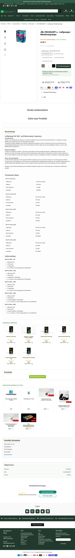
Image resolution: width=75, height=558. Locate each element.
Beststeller (44, 19)
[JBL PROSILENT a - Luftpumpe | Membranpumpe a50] (22, 36)
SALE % (37, 19)
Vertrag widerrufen (37, 524)
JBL (41, 30)
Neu (5, 15)
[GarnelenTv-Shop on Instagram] (7, 5)
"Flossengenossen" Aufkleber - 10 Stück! (11, 399)
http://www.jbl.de (8, 454)
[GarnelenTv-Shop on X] (14, 5)
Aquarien (10, 15)
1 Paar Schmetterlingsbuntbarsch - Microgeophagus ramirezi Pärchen (28, 425)
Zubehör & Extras (28, 19)
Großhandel (41, 544)
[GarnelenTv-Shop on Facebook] (5, 5)
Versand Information (49, 92)
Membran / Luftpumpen (28, 23)
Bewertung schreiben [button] (48, 492)
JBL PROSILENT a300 (59, 57)
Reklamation (24, 537)
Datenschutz (24, 541)
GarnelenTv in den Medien (44, 539)
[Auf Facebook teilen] (27, 511)
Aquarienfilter (16, 23)
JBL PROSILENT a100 (58, 53)
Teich (72, 15)
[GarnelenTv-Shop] (8, 11)
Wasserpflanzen (59, 15)
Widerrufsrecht (24, 536)
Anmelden (63, 543)
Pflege (67, 15)
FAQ (44, 97)
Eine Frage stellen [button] (48, 495)
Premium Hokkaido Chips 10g (11, 358)
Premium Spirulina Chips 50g (29, 357)
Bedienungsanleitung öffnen (37, 376)
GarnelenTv (26, 15)
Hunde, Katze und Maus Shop (45, 541)
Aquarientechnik (40, 15)
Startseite (3, 23)
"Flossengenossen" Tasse (28, 398)
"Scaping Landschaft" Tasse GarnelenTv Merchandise (64, 406)
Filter (9, 23)
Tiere (17, 15)
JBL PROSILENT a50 (46, 53)
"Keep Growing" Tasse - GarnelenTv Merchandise (46, 399)
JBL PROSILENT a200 (47, 57)
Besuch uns (41, 537)
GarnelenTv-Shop (30, 552)
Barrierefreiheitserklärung (27, 534)
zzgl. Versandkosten (50, 45)
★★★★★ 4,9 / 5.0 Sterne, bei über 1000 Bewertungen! (37, 1)
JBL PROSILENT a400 (47, 61)
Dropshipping (41, 542)
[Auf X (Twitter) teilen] (38, 511)
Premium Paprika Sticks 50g (64, 336)
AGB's (22, 539)
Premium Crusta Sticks (11, 336)
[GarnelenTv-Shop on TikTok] (12, 5)
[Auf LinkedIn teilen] (48, 511)
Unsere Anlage (41, 536)
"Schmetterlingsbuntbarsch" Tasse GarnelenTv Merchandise (11, 425)
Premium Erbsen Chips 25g (46, 336)
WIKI (49, 19)
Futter (32, 15)
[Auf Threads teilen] (43, 511)
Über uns (40, 534)
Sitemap (23, 542)
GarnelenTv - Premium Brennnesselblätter (28, 337)
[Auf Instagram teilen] (32, 511)
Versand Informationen (26, 533)
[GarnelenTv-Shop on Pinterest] (9, 5)
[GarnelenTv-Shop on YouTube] (16, 5)
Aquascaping (50, 15)
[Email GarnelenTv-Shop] (3, 5)
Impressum (23, 544)
